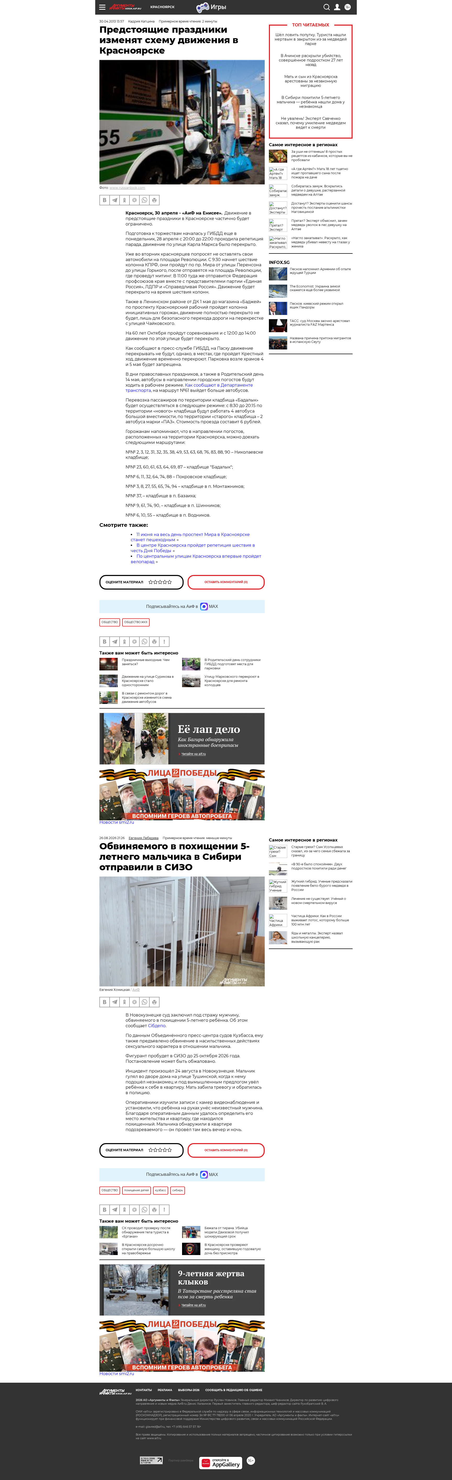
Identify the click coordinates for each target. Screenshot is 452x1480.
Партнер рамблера (180, 1460)
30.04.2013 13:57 (111, 21)
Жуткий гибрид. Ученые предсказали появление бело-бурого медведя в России (321, 885)
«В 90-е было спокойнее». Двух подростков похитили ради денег (319, 866)
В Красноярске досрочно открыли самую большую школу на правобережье (148, 1249)
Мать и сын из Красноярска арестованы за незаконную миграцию (310, 81)
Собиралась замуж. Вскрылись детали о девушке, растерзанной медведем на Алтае (318, 190)
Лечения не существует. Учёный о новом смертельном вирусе (318, 901)
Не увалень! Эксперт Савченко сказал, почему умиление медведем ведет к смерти (311, 123)
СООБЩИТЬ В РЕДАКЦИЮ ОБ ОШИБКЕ (233, 1390)
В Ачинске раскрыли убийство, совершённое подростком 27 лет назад (311, 60)
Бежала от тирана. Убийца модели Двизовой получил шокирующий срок (227, 1232)
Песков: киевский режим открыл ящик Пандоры (316, 305)
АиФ (136, 990)
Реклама (165, 1390)
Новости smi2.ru (116, 822)
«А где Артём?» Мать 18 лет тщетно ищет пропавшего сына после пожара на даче (319, 173)
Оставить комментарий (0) (226, 582)
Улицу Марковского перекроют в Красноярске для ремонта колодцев (232, 681)
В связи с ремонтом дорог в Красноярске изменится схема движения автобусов (147, 697)
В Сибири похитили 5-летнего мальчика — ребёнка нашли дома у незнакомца (311, 102)
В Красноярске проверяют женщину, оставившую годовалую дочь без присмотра (233, 1249)
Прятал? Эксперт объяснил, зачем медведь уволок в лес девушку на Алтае (319, 225)
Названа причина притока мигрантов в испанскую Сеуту (320, 340)
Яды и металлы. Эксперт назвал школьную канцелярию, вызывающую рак (317, 937)
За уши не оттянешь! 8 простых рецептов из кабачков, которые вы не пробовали (321, 156)
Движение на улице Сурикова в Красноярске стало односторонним (148, 681)
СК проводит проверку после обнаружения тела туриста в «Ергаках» (146, 1232)
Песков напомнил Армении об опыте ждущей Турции (320, 271)
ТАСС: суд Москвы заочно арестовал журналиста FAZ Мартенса (320, 322)
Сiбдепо (157, 1025)
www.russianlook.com (127, 188)
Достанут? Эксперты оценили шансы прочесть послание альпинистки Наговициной (321, 207)
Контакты (144, 1390)
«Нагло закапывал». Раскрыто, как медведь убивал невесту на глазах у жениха (320, 242)
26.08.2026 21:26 (112, 838)
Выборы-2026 (188, 1390)
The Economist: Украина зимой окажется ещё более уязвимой (315, 288)
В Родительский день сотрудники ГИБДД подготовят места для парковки (233, 664)
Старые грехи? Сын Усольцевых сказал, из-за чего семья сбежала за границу (320, 851)
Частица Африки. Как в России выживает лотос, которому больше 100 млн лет (320, 920)
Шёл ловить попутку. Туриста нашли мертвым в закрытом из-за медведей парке (311, 39)
